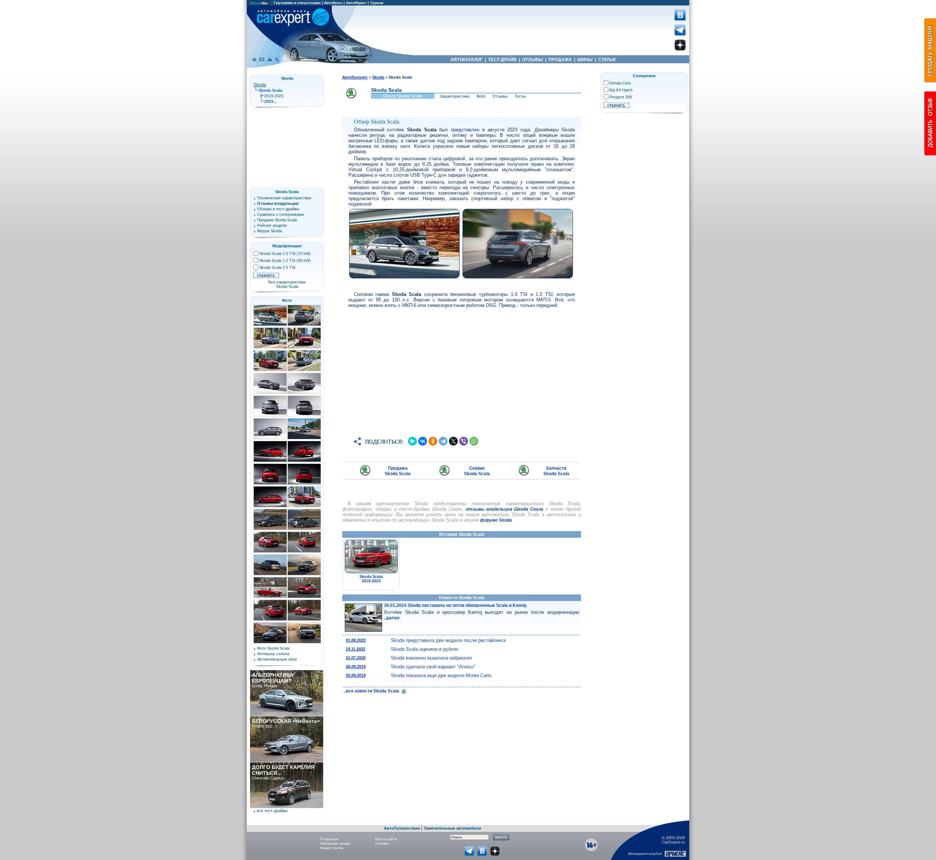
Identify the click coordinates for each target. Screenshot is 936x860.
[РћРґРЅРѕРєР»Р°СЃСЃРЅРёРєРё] (433, 441)
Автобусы (333, 3)
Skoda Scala (287, 191)
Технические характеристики (284, 198)
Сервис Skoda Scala (477, 471)
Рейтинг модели (272, 225)
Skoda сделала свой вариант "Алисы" (433, 666)
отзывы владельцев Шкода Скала (505, 509)
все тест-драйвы (272, 810)
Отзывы (499, 96)
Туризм (376, 3)
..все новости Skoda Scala (372, 691)
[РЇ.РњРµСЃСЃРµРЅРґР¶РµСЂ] (412, 441)
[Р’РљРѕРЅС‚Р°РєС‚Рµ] (422, 441)
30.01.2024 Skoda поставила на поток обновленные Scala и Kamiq (455, 605)
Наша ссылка (331, 848)
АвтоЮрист (356, 3)
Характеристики (454, 96)
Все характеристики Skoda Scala (287, 284)
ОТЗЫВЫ (532, 59)
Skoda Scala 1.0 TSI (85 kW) (285, 260)
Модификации (287, 246)
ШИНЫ (585, 59)
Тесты (520, 96)
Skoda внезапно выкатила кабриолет (431, 658)
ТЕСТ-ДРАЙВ (502, 59)
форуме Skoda (496, 520)
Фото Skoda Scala (273, 648)
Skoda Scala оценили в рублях (424, 649)
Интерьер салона (273, 653)
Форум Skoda (269, 231)
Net (259, 3)
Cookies (382, 843)
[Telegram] (443, 441)
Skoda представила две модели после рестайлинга (448, 640)
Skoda (259, 84)
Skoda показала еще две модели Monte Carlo (441, 675)
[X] (453, 441)
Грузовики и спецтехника (297, 3)
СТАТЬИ (607, 59)
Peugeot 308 (620, 97)
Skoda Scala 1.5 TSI (277, 267)
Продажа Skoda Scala (398, 471)
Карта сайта (386, 839)
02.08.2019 (356, 675)
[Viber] (463, 441)
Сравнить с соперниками (280, 214)
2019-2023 (273, 96)
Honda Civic (620, 83)
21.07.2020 (356, 658)
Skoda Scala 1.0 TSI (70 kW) (285, 253)
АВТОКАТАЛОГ (466, 59)
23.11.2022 (355, 649)
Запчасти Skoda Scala (556, 471)
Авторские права (335, 843)
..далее (392, 617)
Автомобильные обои (277, 659)
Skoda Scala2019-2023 (371, 578)
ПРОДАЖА (560, 59)
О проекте (329, 839)
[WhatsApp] (473, 441)
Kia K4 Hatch (621, 90)
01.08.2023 (356, 640)
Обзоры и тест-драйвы (278, 209)
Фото (481, 96)
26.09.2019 (356, 666)
